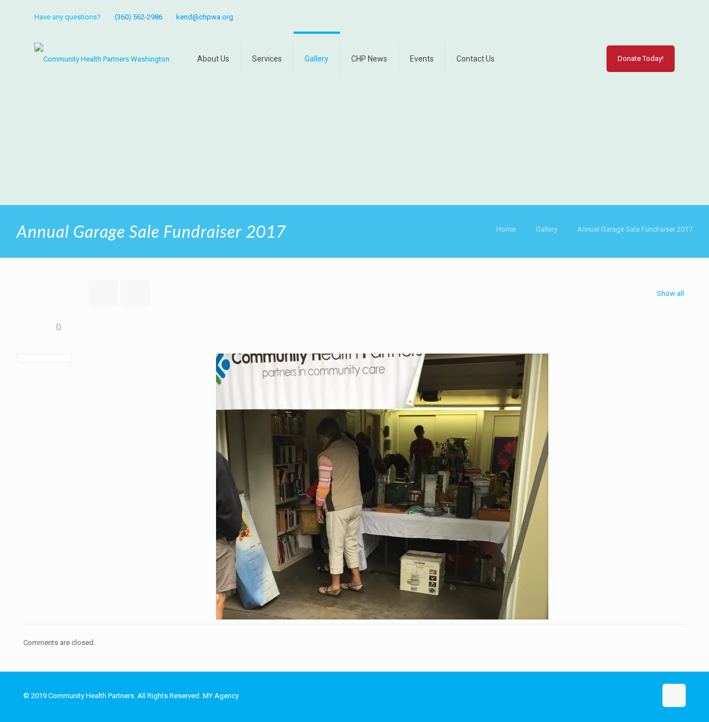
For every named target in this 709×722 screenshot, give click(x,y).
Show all (670, 293)
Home (506, 229)
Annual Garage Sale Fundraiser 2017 (634, 229)
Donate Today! (641, 58)
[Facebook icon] (654, 17)
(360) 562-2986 (138, 17)
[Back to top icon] (674, 695)
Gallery (546, 229)
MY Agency (221, 696)
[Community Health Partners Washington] (101, 59)
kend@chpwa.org (204, 17)
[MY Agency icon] (668, 17)
